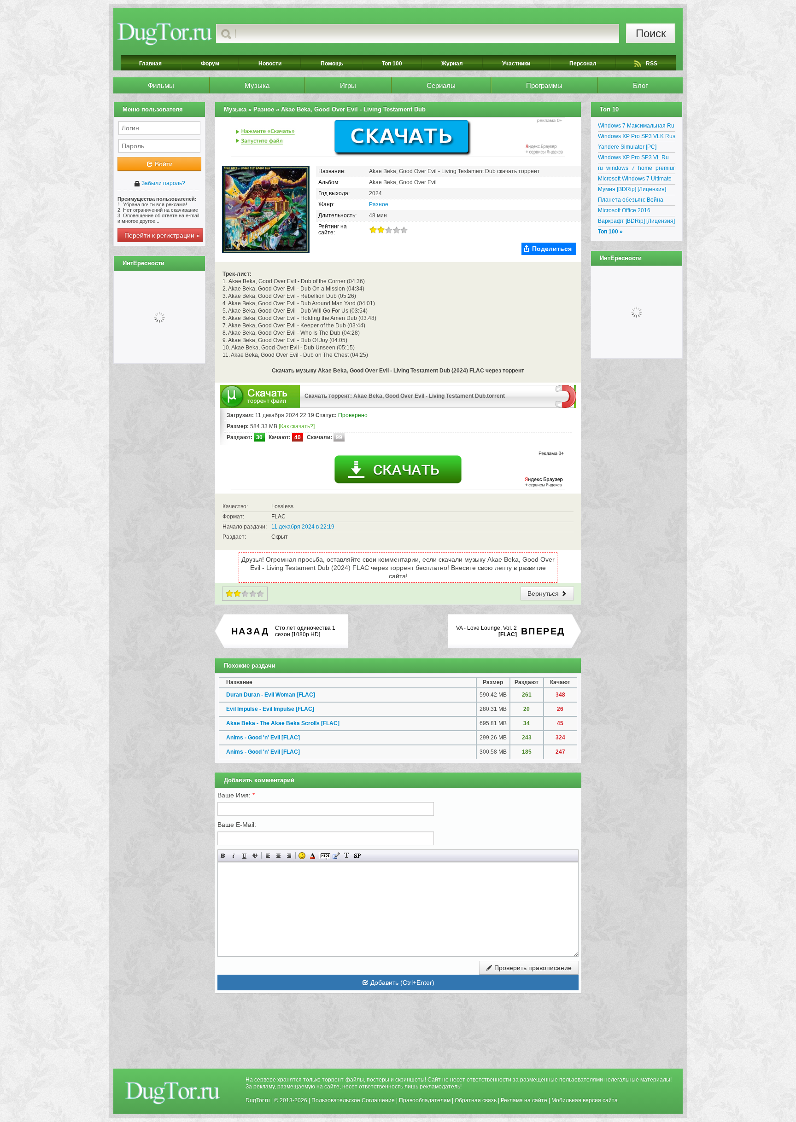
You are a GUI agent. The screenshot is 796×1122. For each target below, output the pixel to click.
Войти (163, 164)
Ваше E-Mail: (236, 824)
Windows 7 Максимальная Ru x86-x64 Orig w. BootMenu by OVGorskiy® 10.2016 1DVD (636, 127)
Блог (640, 85)
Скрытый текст (325, 855)
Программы (544, 85)
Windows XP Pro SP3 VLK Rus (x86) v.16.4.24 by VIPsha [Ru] (636, 137)
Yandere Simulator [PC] (627, 147)
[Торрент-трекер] (165, 33)
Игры (348, 85)
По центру (278, 855)
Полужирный (223, 855)
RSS (651, 63)
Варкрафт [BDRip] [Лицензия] (636, 221)
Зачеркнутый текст (255, 855)
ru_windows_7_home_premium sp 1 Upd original (636, 169)
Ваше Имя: (236, 795)
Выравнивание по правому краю (289, 855)
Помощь (332, 63)
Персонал (583, 63)
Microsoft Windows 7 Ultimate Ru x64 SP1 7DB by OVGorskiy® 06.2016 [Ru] (635, 180)
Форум (210, 63)
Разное (378, 204)
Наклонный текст (233, 855)
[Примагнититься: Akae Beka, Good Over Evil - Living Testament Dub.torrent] (566, 396)
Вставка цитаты (336, 855)
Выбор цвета (312, 855)
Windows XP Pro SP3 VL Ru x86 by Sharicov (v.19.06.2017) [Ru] (636, 158)
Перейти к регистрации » (162, 235)
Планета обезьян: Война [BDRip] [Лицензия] (630, 201)
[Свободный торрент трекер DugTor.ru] (172, 1092)
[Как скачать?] (297, 426)
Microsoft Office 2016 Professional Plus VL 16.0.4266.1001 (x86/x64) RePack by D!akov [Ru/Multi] (633, 211)
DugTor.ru (258, 1100)
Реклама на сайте (524, 1100)
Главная (150, 63)
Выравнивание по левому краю (268, 855)
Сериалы (441, 85)
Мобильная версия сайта (584, 1100)
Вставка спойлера (357, 855)
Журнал (452, 63)
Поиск (651, 33)
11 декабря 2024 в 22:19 (302, 526)
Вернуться (544, 593)
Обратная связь (476, 1100)
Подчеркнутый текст (244, 855)
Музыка (257, 85)
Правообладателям (425, 1100)
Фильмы (161, 85)
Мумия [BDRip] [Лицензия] (632, 189)
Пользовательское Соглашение (353, 1100)
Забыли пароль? (162, 183)
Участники (516, 63)
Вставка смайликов (302, 855)
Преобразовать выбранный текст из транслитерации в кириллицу (346, 855)
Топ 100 (392, 63)
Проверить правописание (532, 967)
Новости (269, 63)
